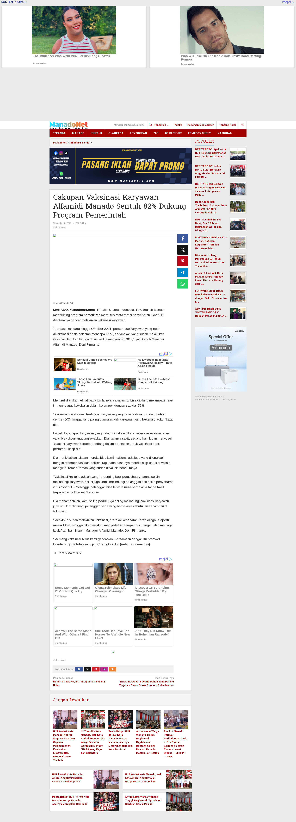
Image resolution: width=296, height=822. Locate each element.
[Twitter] (87, 669)
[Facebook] (79, 669)
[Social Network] (242, 125)
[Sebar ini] (182, 238)
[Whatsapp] (182, 284)
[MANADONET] (69, 125)
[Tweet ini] (182, 250)
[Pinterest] (96, 669)
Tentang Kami (229, 399)
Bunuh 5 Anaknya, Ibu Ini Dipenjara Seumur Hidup (79, 682)
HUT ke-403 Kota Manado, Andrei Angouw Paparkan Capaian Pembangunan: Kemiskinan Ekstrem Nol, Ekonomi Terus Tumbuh (64, 745)
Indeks (218, 396)
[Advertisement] (148, 95)
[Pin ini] (182, 261)
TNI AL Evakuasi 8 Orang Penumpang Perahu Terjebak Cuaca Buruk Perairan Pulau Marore (146, 682)
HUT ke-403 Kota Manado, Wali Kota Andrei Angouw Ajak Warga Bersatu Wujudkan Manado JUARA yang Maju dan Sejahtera (93, 742)
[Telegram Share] (182, 272)
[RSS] (112, 669)
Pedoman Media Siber (206, 399)
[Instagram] (104, 669)
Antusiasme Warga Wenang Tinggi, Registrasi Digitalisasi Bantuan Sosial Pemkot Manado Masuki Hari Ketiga (147, 742)
